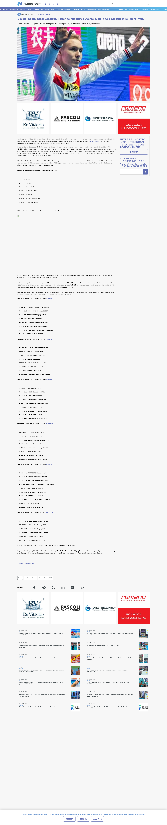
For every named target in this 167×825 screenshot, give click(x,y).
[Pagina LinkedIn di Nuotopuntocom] (54, 3)
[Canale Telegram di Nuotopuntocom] (58, 3)
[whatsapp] (82, 587)
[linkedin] (63, 587)
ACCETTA (69, 819)
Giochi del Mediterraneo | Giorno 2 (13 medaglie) (34, 9)
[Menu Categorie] (148, 3)
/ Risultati (47, 14)
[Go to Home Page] (38, 14)
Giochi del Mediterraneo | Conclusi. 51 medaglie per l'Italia (120, 9)
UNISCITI (134, 152)
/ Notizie (41, 14)
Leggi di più (97, 819)
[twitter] (53, 587)
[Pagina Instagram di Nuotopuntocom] (49, 3)
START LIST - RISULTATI (27, 563)
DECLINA (83, 819)
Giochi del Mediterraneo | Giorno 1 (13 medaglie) (73, 9)
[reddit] (44, 587)
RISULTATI (49, 298)
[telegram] (72, 587)
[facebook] (34, 587)
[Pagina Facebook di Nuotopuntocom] (45, 3)
